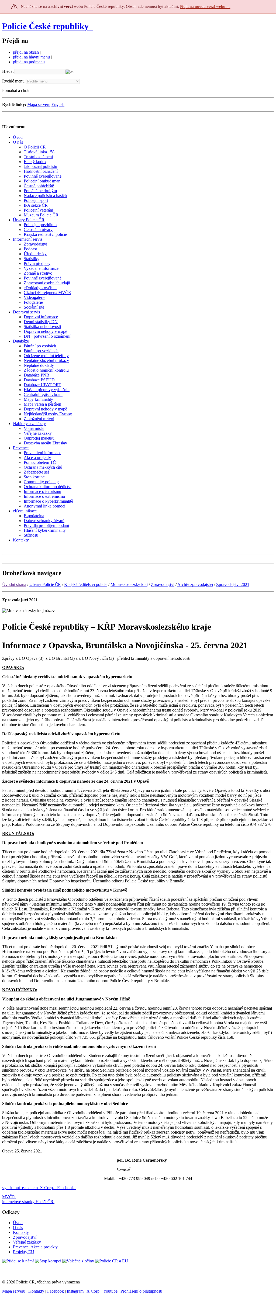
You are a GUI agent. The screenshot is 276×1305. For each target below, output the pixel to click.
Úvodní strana (14, 584)
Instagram (76, 1291)
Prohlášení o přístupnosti (141, 1291)
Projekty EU (23, 1251)
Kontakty (21, 1232)
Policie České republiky (45, 26)
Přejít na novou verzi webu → (205, 6)
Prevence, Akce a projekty (35, 1247)
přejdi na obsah (26, 52)
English (57, 104)
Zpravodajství (162, 584)
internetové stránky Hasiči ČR (27, 1201)
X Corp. (47, 1187)
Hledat (7, 71)
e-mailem (30, 1187)
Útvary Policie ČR (45, 584)
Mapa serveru (38, 104)
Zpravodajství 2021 (232, 584)
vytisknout (11, 1187)
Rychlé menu (13, 81)
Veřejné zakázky (27, 1242)
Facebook (66, 1187)
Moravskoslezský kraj (129, 584)
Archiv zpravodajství (195, 584)
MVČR (8, 1196)
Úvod (18, 1222)
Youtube (111, 1291)
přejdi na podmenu (29, 62)
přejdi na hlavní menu (31, 57)
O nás (18, 1227)
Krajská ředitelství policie (85, 584)
